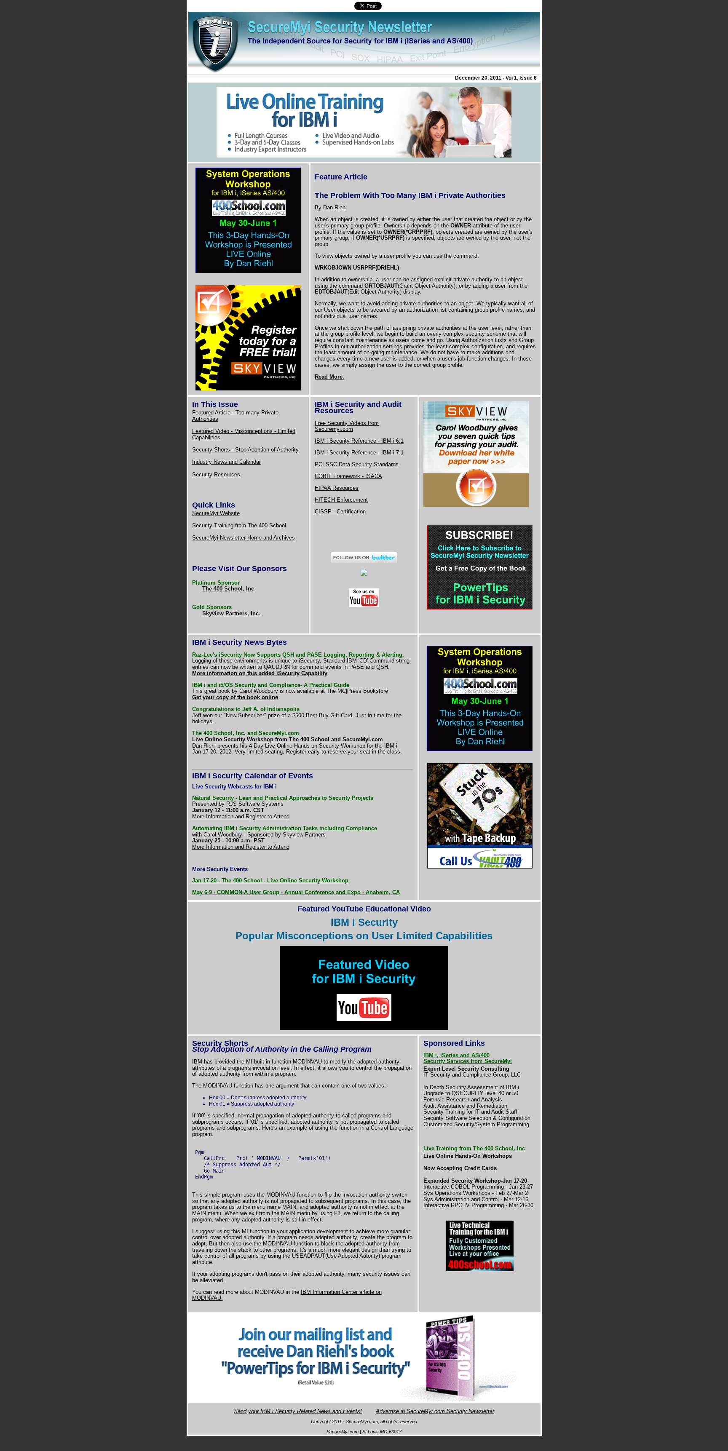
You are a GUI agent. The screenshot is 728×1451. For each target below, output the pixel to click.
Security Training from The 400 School (239, 525)
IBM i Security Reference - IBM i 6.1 (359, 441)
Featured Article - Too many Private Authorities (235, 415)
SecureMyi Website (216, 513)
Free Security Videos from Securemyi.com (347, 426)
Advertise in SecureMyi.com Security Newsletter (435, 1411)
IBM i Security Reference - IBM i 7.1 (359, 452)
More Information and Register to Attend (240, 816)
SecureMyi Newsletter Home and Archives (243, 537)
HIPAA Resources (337, 488)
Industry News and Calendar (226, 462)
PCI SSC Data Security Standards (357, 464)
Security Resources (216, 474)
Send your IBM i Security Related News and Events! (298, 1411)
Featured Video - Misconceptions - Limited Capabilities (243, 434)
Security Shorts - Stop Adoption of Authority (245, 449)
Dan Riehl (335, 207)
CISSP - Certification (340, 511)
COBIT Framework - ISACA (348, 476)
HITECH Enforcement (341, 500)
